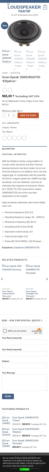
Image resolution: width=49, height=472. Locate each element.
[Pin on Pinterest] (24, 138)
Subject (5, 361)
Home (5, 73)
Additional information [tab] (14, 154)
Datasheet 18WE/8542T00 (26, 247)
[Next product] (4, 90)
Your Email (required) (12, 349)
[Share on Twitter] (14, 138)
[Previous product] (10, 90)
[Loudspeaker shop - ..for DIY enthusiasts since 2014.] (24, 7)
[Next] (42, 33)
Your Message (8, 373)
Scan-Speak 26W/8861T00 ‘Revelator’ (32, 293)
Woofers (15, 73)
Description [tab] (8, 149)
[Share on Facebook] (9, 138)
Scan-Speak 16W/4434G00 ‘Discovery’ (8, 293)
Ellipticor (9, 132)
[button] (3, 7)
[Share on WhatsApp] (4, 138)
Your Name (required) (12, 338)
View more (39, 466)
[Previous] (6, 33)
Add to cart (28, 115)
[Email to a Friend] (19, 138)
